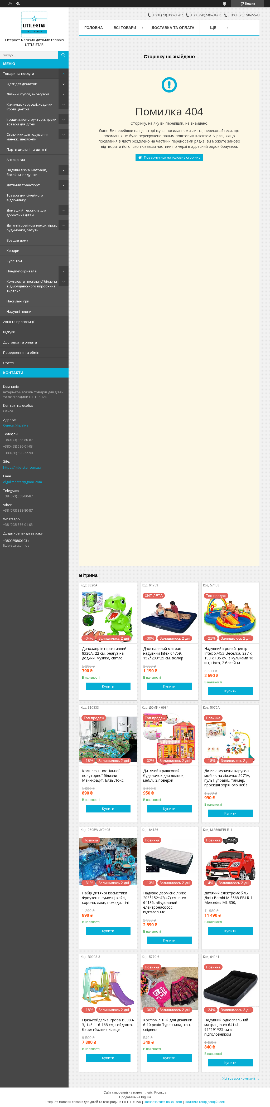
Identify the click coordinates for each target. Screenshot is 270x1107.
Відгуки (9, 332)
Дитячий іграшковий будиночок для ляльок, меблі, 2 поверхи (164, 775)
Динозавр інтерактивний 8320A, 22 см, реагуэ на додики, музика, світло (104, 653)
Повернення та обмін (21, 352)
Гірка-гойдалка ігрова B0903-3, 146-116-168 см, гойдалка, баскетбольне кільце (108, 1025)
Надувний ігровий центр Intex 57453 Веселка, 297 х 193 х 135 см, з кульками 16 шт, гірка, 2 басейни (228, 655)
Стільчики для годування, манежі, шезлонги (28, 136)
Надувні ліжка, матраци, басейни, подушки (27, 172)
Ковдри (13, 250)
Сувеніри (14, 260)
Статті (8, 362)
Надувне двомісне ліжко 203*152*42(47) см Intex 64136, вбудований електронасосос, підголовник (164, 902)
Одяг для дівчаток (22, 83)
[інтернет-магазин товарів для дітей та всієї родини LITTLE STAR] (34, 24)
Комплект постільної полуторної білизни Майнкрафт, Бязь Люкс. (103, 775)
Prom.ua (160, 1092)
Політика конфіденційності (205, 1102)
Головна (93, 28)
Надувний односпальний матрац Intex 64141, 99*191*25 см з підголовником (226, 1027)
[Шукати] (63, 55)
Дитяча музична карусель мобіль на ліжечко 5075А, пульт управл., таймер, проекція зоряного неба (227, 777)
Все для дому (17, 240)
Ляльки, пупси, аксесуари (28, 94)
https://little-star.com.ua (22, 467)
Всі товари (125, 28)
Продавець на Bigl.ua (135, 1097)
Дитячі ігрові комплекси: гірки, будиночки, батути (32, 227)
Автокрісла (16, 159)
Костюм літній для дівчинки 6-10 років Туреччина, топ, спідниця (167, 1025)
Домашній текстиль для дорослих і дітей (26, 212)
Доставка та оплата (20, 342)
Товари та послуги (18, 73)
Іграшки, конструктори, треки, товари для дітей (32, 121)
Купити (108, 686)
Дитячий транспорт (23, 185)
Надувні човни (19, 311)
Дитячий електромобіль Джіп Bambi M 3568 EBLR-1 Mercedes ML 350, (228, 898)
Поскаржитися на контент (163, 1102)
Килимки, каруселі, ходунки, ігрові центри (30, 106)
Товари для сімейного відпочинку (25, 197)
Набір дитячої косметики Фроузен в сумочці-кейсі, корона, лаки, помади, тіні (105, 898)
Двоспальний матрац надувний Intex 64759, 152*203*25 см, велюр (163, 653)
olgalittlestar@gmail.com (22, 481)
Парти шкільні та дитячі (27, 149)
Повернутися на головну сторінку (172, 157)
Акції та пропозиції (19, 321)
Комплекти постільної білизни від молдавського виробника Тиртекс (32, 286)
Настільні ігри (18, 301)
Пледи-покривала (22, 271)
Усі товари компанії (238, 1078)
